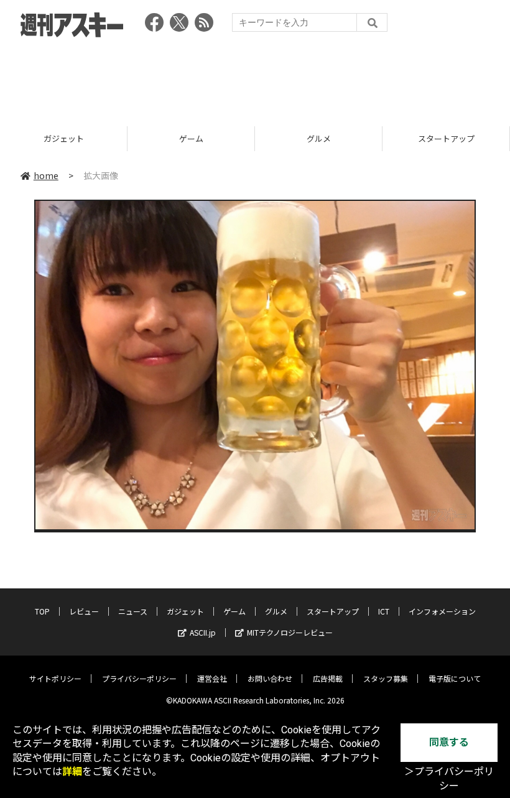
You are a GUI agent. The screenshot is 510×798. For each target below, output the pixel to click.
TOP (42, 611)
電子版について (455, 678)
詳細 (72, 771)
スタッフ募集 (385, 678)
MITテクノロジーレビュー (290, 632)
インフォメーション (442, 611)
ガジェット (64, 138)
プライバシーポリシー (139, 678)
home (46, 175)
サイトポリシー (55, 678)
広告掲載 (328, 678)
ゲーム (191, 138)
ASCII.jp (203, 632)
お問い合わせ (270, 678)
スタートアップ (446, 138)
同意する (449, 742)
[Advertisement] (255, 78)
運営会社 (212, 678)
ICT (383, 611)
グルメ (319, 138)
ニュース (132, 611)
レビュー (84, 611)
